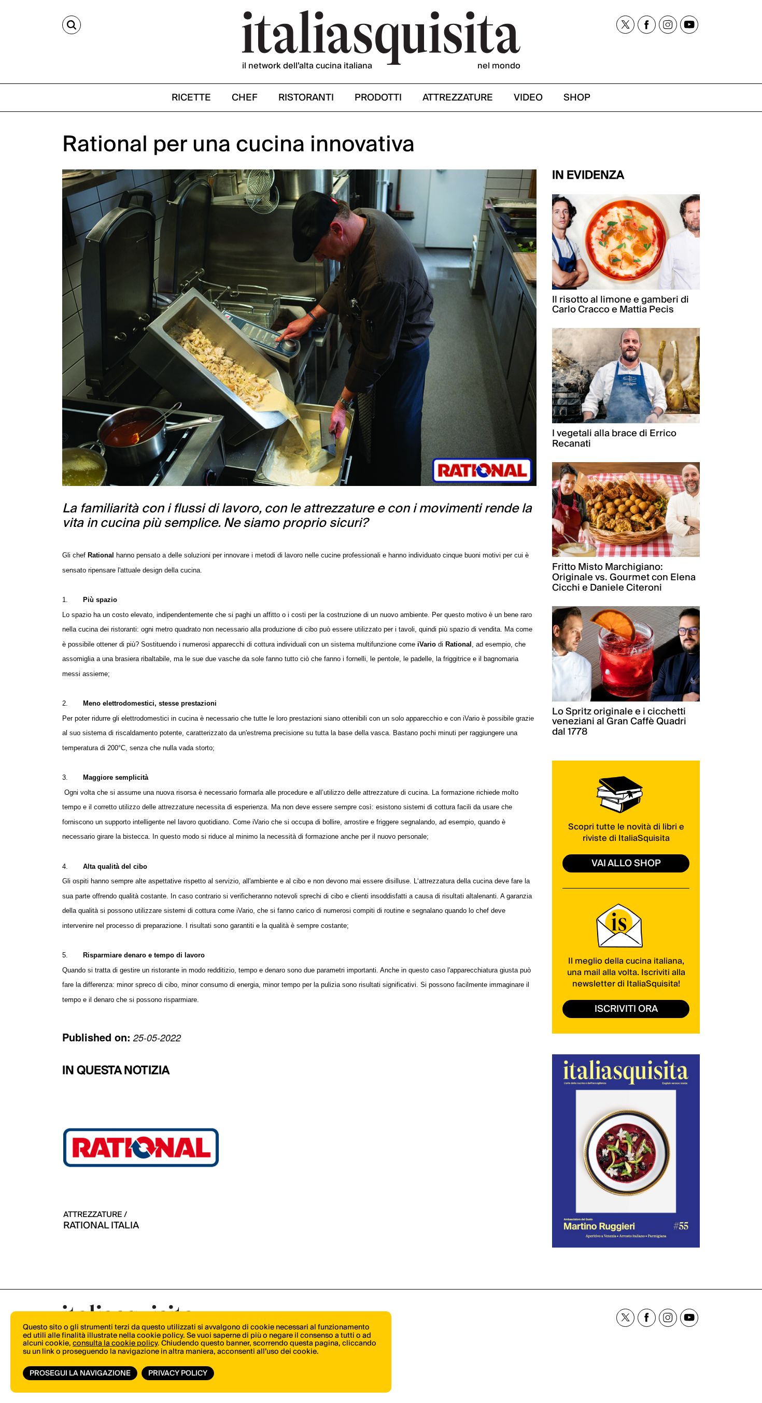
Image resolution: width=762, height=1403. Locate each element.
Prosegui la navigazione (80, 1373)
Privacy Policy (177, 1373)
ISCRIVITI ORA (626, 1009)
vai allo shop (626, 863)
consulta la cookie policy (115, 1343)
